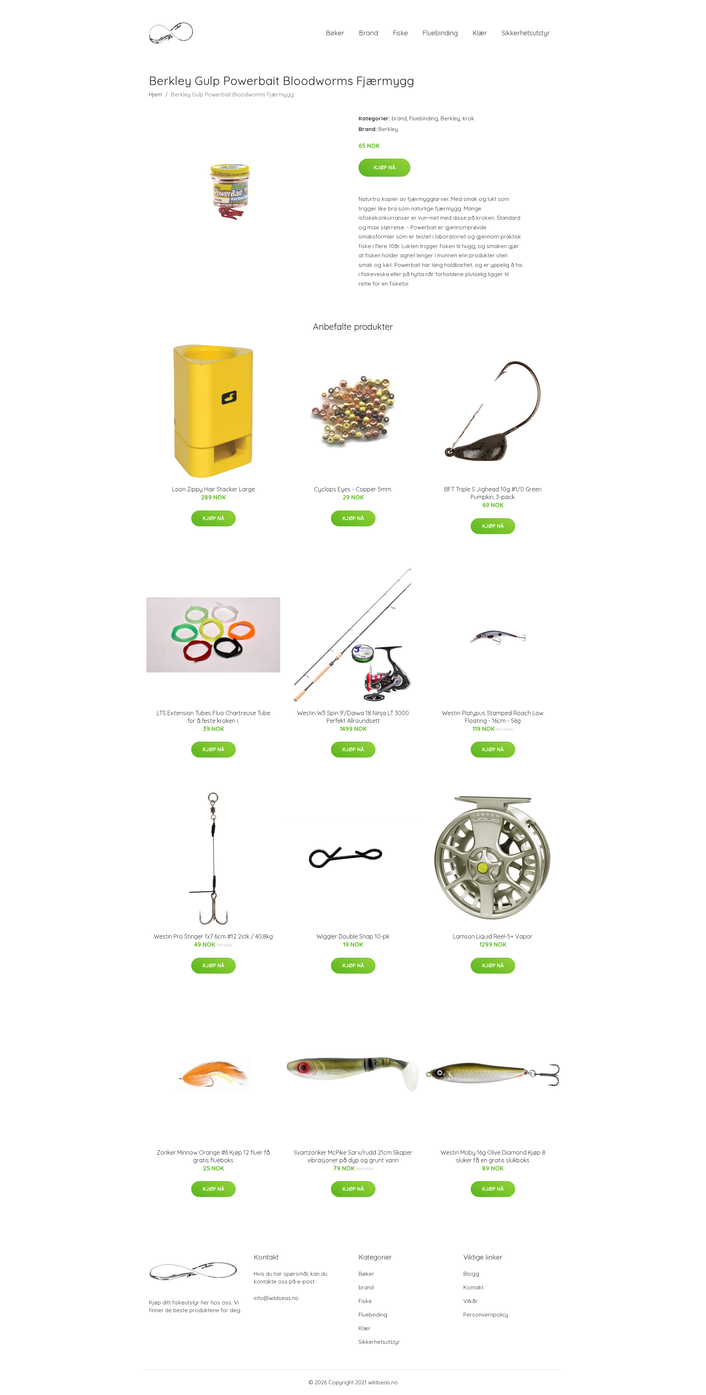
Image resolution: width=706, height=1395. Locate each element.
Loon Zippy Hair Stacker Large (213, 489)
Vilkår (470, 1300)
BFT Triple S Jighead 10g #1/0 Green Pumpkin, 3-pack (493, 493)
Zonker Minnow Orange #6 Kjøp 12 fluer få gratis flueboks (213, 1156)
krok (468, 118)
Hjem (155, 94)
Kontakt (473, 1287)
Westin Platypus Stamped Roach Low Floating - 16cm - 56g (492, 716)
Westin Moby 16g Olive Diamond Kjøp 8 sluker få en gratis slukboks (493, 1156)
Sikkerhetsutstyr (526, 33)
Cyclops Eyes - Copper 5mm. (353, 489)
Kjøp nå (384, 167)
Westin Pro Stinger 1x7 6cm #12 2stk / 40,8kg (213, 936)
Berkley (450, 118)
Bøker (335, 33)
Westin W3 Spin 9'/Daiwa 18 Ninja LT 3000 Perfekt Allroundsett (353, 716)
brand (368, 33)
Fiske (400, 33)
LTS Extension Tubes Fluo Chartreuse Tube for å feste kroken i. (213, 716)
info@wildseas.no (276, 1298)
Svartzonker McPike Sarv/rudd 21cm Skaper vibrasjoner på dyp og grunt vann (353, 1156)
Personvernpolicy (485, 1314)
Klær (480, 33)
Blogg (471, 1273)
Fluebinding (440, 33)
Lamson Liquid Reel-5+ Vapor (492, 936)
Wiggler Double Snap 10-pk (353, 936)
